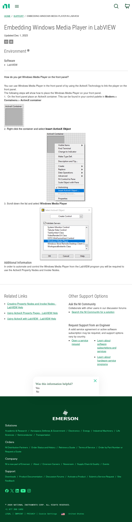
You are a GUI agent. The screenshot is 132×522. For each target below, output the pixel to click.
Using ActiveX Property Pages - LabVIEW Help (32, 313)
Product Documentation (30, 476)
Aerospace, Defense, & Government (47, 430)
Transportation (43, 434)
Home (7, 16)
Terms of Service (87, 447)
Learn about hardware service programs (106, 360)
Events (106, 464)
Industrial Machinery (103, 430)
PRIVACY (31, 513)
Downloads (10, 476)
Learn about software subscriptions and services (106, 346)
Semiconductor (25, 434)
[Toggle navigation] (20, 6)
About (36, 464)
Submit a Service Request (101, 476)
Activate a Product (77, 476)
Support (19, 16)
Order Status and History (43, 447)
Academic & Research (16, 430)
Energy (86, 430)
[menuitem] (116, 6)
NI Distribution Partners (16, 447)
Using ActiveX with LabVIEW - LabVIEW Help (31, 318)
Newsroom (68, 464)
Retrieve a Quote (67, 447)
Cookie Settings (48, 513)
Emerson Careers (51, 464)
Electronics (74, 430)
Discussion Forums (55, 476)
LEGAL (8, 513)
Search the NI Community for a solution (93, 312)
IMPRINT (19, 513)
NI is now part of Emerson (17, 464)
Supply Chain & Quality (88, 464)
